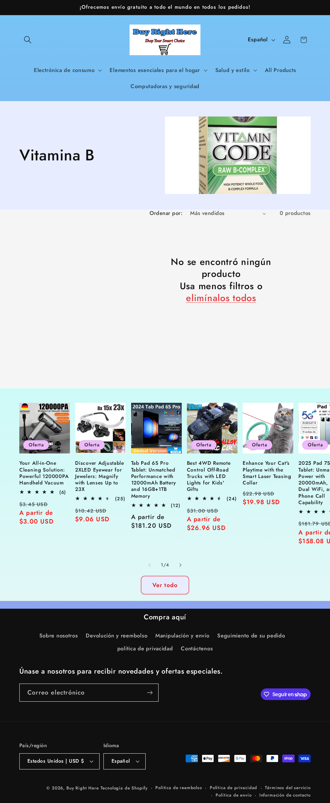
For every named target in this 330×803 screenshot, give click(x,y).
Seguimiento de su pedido (251, 635)
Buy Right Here (82, 788)
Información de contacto (285, 795)
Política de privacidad (233, 788)
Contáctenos (197, 648)
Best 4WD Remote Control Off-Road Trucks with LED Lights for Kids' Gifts (209, 476)
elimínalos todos (221, 298)
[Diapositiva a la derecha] (180, 565)
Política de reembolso (178, 788)
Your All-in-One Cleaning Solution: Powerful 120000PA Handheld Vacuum (44, 473)
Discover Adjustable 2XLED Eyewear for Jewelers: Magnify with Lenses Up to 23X (99, 476)
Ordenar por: (166, 213)
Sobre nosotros (58, 635)
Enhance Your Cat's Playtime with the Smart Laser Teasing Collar (267, 473)
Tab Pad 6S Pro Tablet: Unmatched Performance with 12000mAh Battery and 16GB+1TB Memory (153, 479)
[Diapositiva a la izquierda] (149, 565)
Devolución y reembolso (116, 635)
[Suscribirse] (149, 693)
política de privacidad (145, 648)
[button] (27, 39)
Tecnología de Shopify (124, 788)
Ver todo (165, 585)
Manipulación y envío (182, 635)
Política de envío (233, 795)
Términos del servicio (288, 788)
